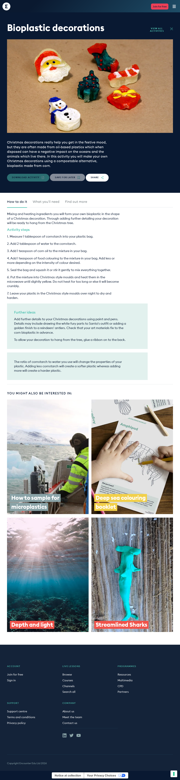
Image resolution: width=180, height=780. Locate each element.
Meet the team (72, 717)
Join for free (160, 6)
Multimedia (125, 680)
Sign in (11, 680)
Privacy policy (16, 723)
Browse (67, 674)
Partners (123, 691)
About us (68, 711)
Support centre (17, 711)
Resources (124, 674)
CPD (120, 686)
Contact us (69, 723)
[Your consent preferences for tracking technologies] (174, 773)
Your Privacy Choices (101, 775)
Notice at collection (68, 775)
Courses (67, 680)
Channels (68, 686)
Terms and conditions (21, 717)
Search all (68, 691)
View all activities (157, 29)
